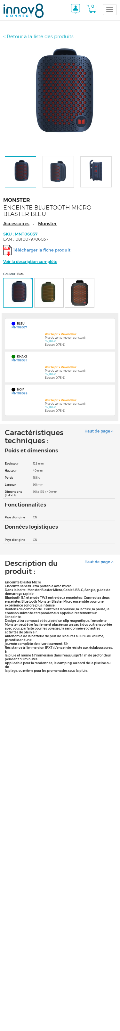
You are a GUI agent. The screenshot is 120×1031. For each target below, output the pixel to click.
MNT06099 (20, 393)
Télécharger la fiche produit (41, 249)
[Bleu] (18, 293)
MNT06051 (19, 360)
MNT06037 (19, 327)
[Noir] (79, 293)
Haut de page (97, 431)
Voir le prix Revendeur (60, 334)
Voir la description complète (30, 261)
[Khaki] (49, 293)
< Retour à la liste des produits (38, 36)
